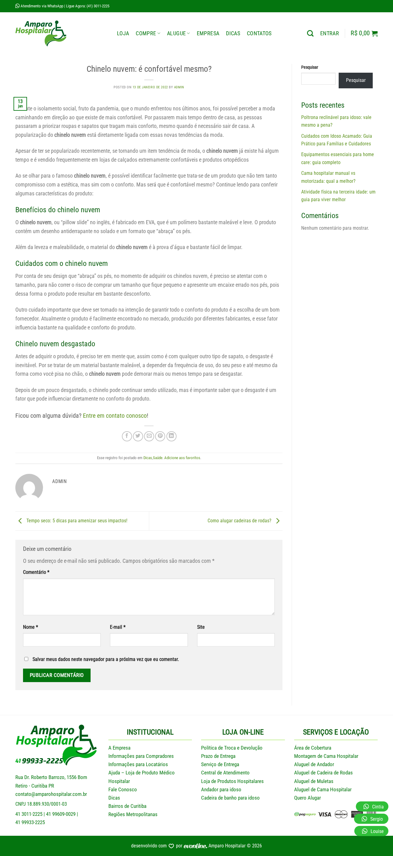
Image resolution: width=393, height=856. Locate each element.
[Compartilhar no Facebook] (127, 436)
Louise (377, 831)
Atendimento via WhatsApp (41, 6)
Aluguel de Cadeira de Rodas (323, 773)
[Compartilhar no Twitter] (138, 436)
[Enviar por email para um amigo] (149, 436)
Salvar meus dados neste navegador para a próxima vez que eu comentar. (106, 659)
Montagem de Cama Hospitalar (326, 756)
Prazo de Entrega (218, 756)
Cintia (378, 807)
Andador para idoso (221, 789)
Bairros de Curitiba (127, 806)
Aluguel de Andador (314, 764)
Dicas (233, 33)
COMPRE (146, 33)
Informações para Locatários (138, 764)
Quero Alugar (307, 798)
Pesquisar (309, 67)
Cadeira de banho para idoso (230, 798)
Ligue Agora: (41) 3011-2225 (87, 6)
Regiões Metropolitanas (133, 814)
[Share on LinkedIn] (171, 436)
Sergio (376, 819)
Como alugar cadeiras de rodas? (240, 521)
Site (201, 627)
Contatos (259, 33)
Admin (179, 87)
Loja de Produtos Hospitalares (232, 781)
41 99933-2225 (30, 822)
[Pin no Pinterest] (160, 436)
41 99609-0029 (61, 814)
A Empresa (119, 748)
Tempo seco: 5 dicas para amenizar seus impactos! (76, 521)
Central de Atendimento (225, 773)
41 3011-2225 (28, 814)
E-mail (118, 627)
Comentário (36, 572)
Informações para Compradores (141, 756)
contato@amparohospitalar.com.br (51, 794)
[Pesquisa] (310, 33)
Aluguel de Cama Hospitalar (323, 789)
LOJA (123, 33)
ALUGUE (176, 33)
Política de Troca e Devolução (232, 748)
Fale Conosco (122, 789)
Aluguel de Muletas (313, 781)
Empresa (208, 33)
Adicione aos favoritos (182, 457)
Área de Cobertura (312, 748)
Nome (30, 627)
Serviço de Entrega (220, 764)
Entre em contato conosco (115, 415)
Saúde (157, 457)
